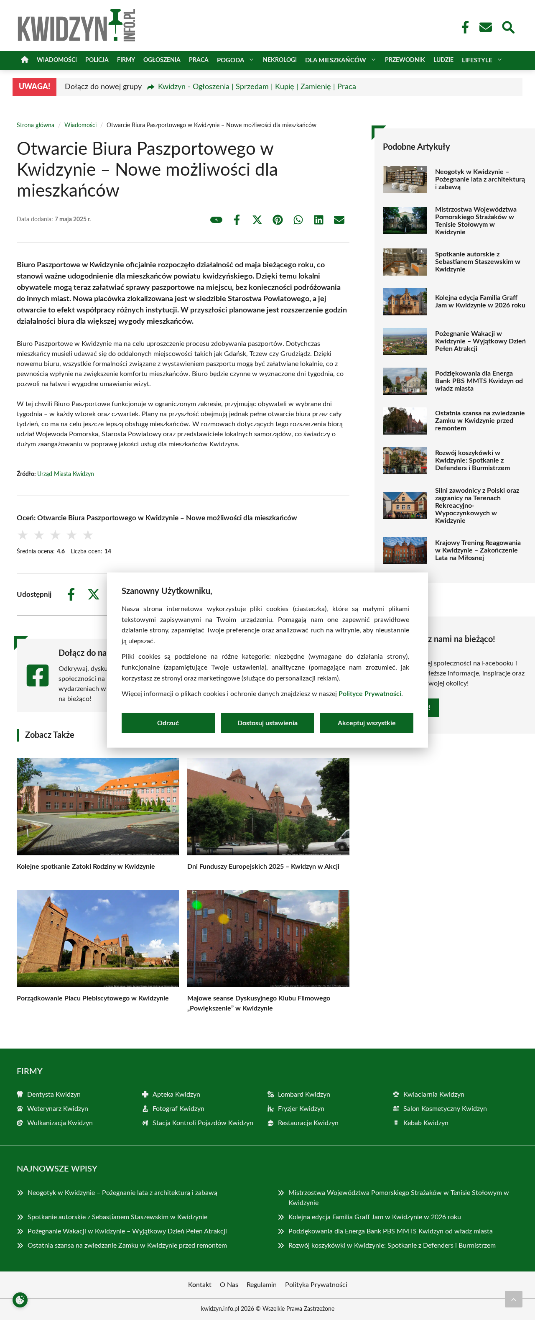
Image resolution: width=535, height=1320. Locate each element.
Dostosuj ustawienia (267, 722)
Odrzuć (168, 722)
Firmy (126, 60)
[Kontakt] (485, 27)
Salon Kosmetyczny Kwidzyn (445, 1108)
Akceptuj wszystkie (367, 722)
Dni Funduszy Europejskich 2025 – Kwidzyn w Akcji (263, 866)
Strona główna (35, 125)
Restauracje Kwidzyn (308, 1123)
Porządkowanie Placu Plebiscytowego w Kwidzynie (93, 998)
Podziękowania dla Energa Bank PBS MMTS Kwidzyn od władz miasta (479, 381)
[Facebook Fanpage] (462, 27)
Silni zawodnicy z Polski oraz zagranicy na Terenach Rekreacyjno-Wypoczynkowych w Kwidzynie (477, 505)
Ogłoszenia (162, 60)
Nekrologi (280, 60)
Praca (199, 60)
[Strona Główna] (25, 60)
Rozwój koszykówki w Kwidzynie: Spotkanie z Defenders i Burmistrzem (472, 460)
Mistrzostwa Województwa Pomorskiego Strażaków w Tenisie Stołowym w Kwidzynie (476, 220)
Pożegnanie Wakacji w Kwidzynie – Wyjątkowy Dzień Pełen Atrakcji (480, 341)
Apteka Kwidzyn (176, 1094)
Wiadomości (57, 60)
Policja (97, 60)
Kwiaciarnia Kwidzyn (433, 1094)
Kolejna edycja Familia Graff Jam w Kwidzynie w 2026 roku (480, 301)
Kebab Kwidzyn (425, 1123)
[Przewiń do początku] (513, 1299)
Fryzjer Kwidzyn (301, 1108)
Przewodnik (405, 60)
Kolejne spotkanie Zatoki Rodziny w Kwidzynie (86, 866)
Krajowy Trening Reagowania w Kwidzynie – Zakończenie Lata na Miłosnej (478, 550)
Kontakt (199, 1285)
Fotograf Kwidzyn (178, 1108)
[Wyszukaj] (507, 26)
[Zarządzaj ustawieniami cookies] (20, 1299)
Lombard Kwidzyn (304, 1094)
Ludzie (443, 60)
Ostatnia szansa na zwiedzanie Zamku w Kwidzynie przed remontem (480, 421)
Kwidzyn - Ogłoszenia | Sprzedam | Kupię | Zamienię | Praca (257, 87)
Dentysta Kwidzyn (54, 1094)
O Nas (229, 1285)
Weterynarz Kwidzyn (57, 1108)
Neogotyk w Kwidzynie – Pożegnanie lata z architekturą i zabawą (480, 179)
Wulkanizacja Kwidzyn (60, 1123)
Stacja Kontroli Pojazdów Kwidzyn (203, 1123)
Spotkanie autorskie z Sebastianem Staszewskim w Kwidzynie (477, 262)
